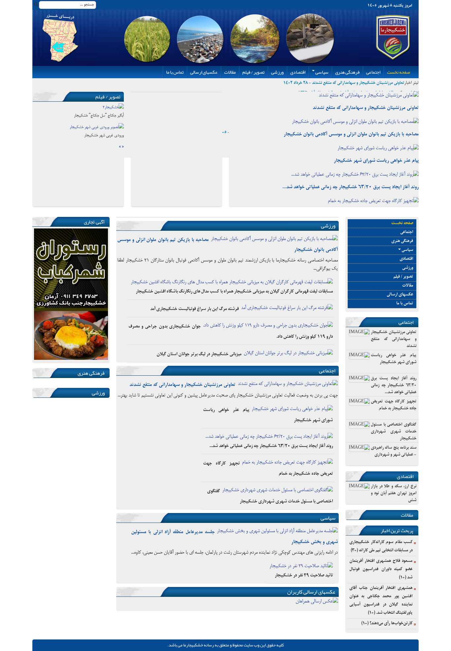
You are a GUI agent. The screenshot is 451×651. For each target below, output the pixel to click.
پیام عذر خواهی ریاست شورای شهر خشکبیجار (376, 160)
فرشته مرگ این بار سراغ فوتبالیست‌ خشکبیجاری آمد (194, 309)
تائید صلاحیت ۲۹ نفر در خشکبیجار (304, 575)
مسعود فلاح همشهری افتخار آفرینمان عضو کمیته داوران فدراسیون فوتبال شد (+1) (380, 569)
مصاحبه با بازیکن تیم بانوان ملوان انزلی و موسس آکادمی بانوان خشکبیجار (351, 134)
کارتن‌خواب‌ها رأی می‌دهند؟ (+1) (386, 623)
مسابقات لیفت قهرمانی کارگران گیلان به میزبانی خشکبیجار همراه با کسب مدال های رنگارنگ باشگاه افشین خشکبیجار (234, 291)
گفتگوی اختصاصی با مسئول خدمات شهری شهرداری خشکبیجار (393, 432)
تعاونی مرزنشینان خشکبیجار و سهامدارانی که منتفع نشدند (366, 108)
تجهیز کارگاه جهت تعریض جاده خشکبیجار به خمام (393, 405)
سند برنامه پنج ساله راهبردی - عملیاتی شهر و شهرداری (393, 451)
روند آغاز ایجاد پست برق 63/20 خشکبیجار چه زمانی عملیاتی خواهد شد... (350, 187)
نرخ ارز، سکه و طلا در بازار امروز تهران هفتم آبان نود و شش (393, 493)
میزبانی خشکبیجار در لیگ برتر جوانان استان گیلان (198, 354)
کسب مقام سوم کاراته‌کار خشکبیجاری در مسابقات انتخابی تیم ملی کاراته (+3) (380, 546)
